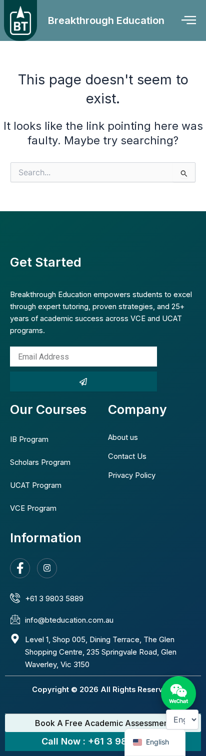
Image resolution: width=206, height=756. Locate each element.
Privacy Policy (132, 475)
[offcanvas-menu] (189, 20)
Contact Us (127, 456)
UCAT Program (36, 485)
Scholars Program (40, 462)
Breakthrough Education (106, 20)
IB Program (29, 439)
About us (123, 437)
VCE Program (33, 508)
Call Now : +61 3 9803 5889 (103, 741)
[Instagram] (47, 568)
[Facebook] (20, 568)
